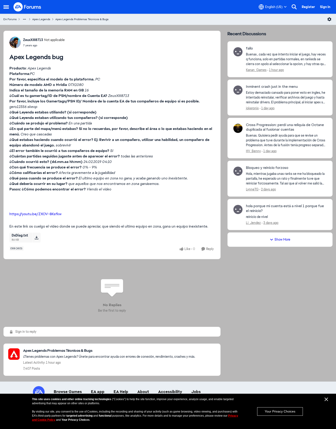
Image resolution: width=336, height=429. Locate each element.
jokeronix (252, 108)
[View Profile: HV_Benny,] (238, 128)
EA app (97, 391)
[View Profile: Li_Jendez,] (238, 209)
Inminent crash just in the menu (272, 86)
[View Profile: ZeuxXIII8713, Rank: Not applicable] (15, 42)
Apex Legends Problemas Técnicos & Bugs (82, 19)
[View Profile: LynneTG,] (238, 171)
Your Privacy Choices (280, 411)
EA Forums (10, 19)
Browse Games (68, 391)
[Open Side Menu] (6, 6)
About (143, 391)
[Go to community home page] (27, 6)
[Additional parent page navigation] (24, 19)
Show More (282, 239)
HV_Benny (253, 151)
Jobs (196, 391)
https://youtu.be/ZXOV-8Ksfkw (35, 214)
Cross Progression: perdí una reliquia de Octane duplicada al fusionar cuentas (285, 127)
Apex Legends (41, 19)
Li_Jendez (253, 223)
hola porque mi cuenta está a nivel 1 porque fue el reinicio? (285, 208)
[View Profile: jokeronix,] (238, 90)
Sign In (325, 7)
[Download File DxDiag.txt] (36, 237)
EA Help (121, 391)
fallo (249, 48)
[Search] (294, 7)
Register (308, 7)
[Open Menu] (329, 19)
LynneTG (252, 189)
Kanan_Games (256, 70)
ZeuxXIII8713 (33, 40)
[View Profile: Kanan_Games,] (238, 51)
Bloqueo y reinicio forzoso (267, 167)
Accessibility (170, 391)
